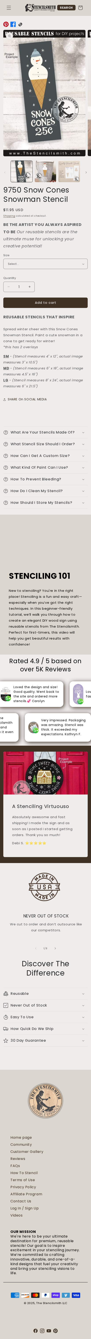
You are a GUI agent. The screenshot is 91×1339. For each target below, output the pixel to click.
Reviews (17, 1158)
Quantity (9, 278)
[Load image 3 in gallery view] (69, 171)
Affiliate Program (26, 1194)
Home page (21, 1137)
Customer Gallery (27, 1151)
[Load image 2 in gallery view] (45, 171)
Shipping (9, 216)
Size (6, 255)
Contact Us (20, 1201)
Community (21, 1144)
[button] (9, 8)
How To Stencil (24, 1172)
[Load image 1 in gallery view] (21, 171)
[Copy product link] (20, 25)
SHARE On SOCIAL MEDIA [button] (27, 399)
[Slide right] (86, 172)
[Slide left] (5, 172)
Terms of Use (22, 1179)
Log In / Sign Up (24, 1208)
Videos (16, 1215)
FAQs (15, 1165)
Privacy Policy (23, 1187)
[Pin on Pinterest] (6, 25)
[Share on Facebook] (13, 25)
